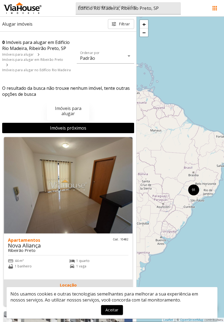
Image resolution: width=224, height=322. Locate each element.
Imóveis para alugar (18, 54)
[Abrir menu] (214, 8)
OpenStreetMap (192, 320)
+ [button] (144, 24)
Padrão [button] (87, 58)
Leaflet (168, 320)
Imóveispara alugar (68, 111)
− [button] (144, 32)
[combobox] (128, 8)
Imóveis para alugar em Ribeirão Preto (32, 59)
